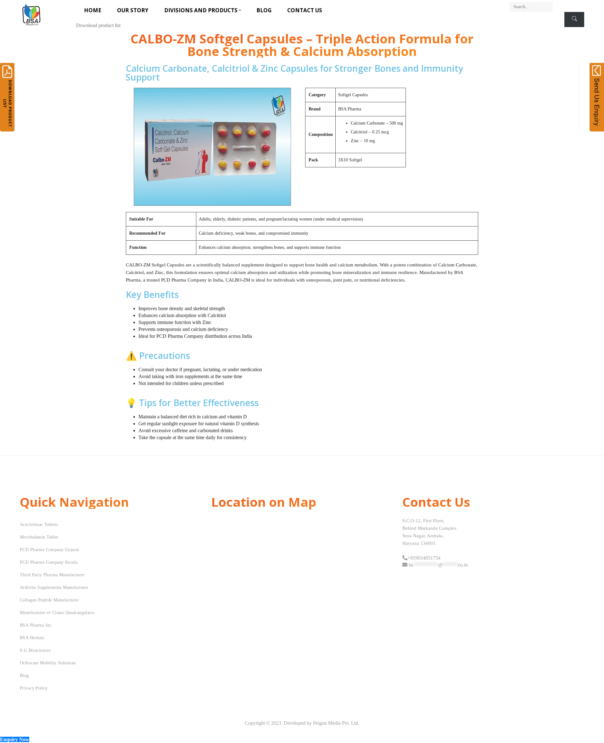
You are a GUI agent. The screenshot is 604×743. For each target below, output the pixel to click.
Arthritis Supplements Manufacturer (54, 587)
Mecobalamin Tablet (39, 537)
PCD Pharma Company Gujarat (49, 549)
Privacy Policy (34, 688)
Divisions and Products (201, 10)
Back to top (592, 726)
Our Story (132, 10)
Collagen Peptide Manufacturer (49, 600)
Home (92, 10)
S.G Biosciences (35, 650)
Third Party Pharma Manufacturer (52, 575)
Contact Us (304, 10)
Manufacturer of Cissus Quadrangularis (57, 612)
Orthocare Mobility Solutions (48, 663)
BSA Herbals (32, 637)
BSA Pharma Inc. (36, 625)
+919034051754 (423, 558)
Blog (263, 10)
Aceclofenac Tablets (39, 524)
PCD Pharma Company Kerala (49, 562)
